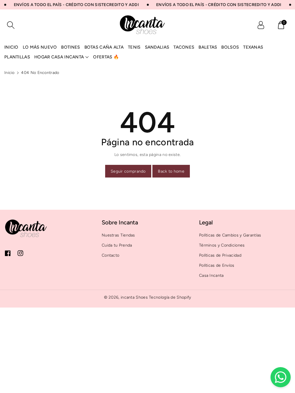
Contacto (110, 255)
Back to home (171, 171)
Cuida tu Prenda (117, 245)
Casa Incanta (211, 275)
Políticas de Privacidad (220, 255)
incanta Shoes (134, 297)
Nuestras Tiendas (118, 235)
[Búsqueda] (10, 25)
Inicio (9, 72)
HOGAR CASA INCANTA (59, 57)
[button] (281, 25)
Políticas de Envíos (217, 265)
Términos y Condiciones (222, 245)
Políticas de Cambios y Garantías (230, 235)
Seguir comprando (128, 171)
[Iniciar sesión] (260, 25)
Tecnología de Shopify (170, 297)
